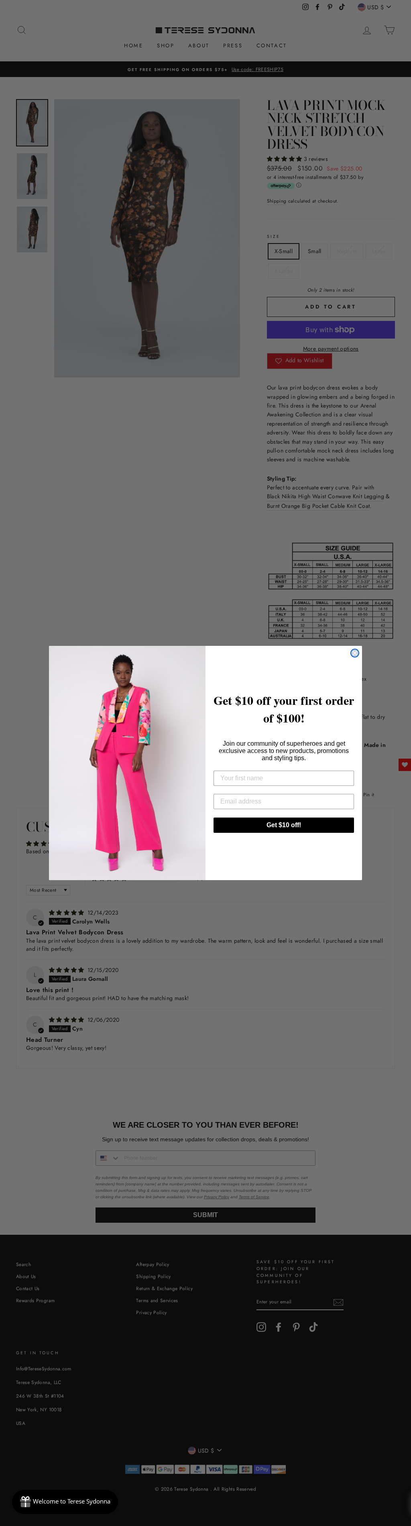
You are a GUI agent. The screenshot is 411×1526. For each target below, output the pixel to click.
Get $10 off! (284, 825)
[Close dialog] (355, 653)
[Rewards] (65, 1502)
